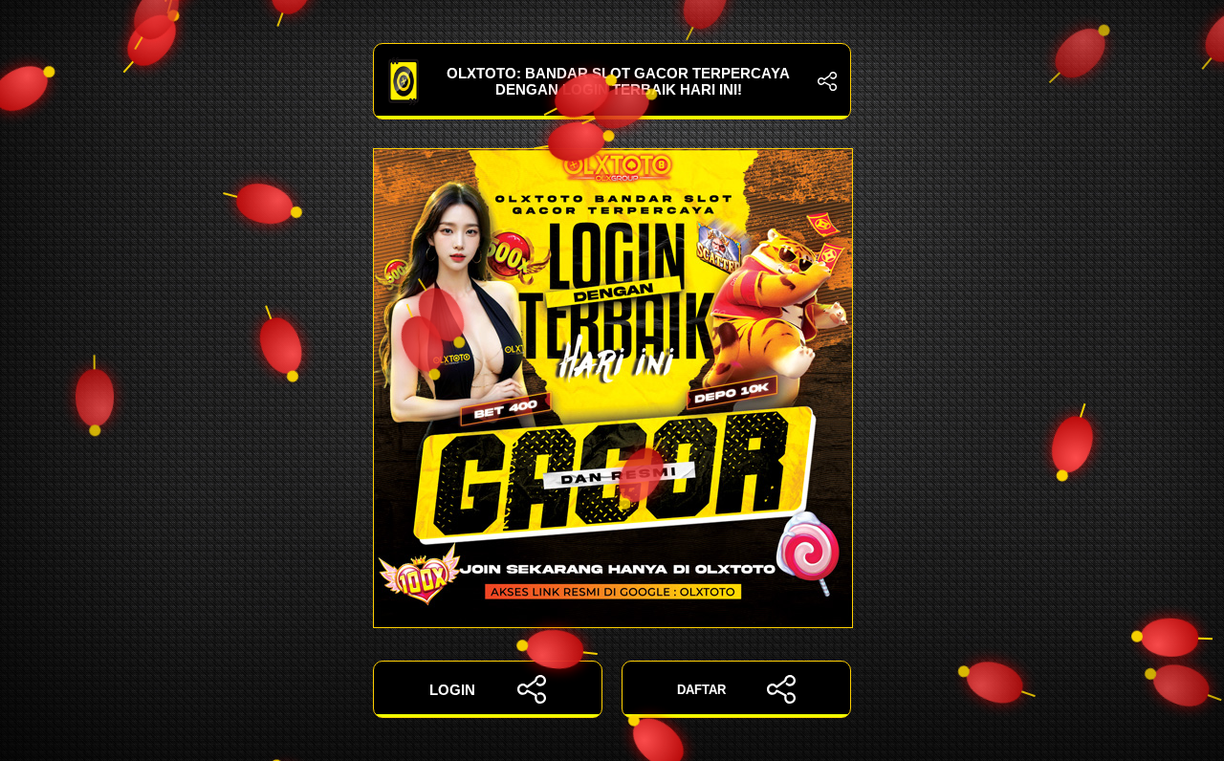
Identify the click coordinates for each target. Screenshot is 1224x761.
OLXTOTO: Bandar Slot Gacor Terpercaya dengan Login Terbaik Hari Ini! (618, 81)
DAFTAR (701, 690)
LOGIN (452, 690)
